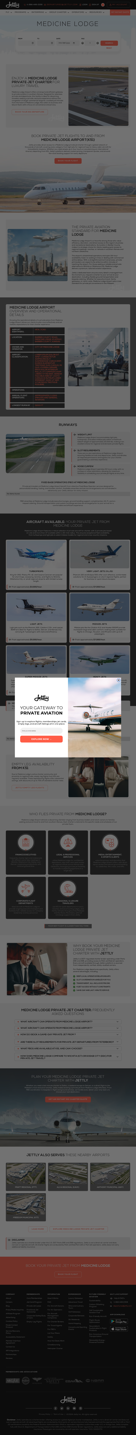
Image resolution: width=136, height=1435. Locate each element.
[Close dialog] (118, 680)
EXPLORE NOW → (41, 739)
